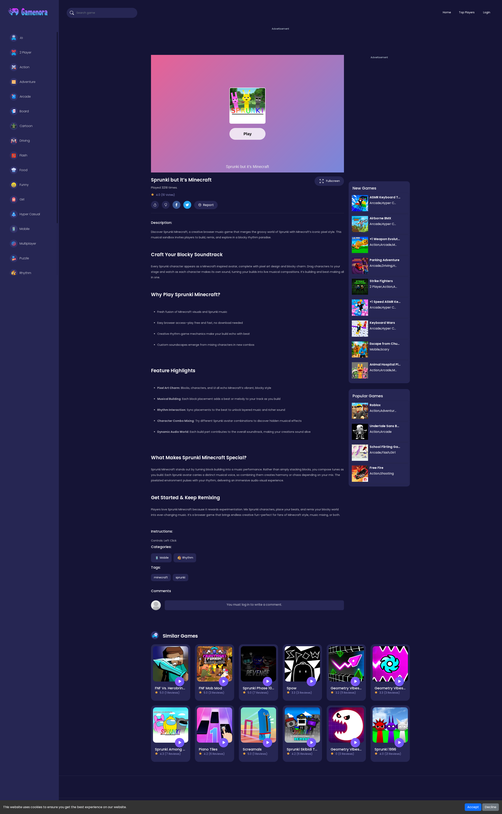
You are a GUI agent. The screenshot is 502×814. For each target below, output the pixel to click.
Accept (473, 807)
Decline (490, 807)
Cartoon (26, 126)
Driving (25, 140)
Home (447, 12)
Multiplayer (28, 243)
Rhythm (25, 273)
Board (24, 111)
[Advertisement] (280, 40)
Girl (22, 199)
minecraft (161, 577)
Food (23, 170)
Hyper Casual (30, 214)
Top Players (467, 12)
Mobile (25, 229)
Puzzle (24, 258)
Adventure (27, 82)
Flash (23, 155)
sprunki (180, 577)
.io (21, 37)
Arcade (25, 96)
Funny (24, 184)
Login (486, 12)
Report (208, 205)
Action (24, 67)
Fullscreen (333, 181)
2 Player (25, 52)
